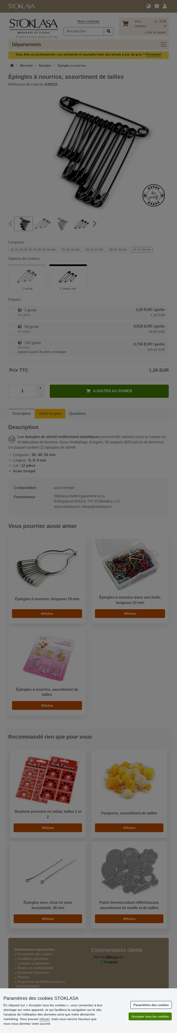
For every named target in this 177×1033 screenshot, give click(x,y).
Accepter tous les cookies (150, 1016)
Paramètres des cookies (151, 1005)
